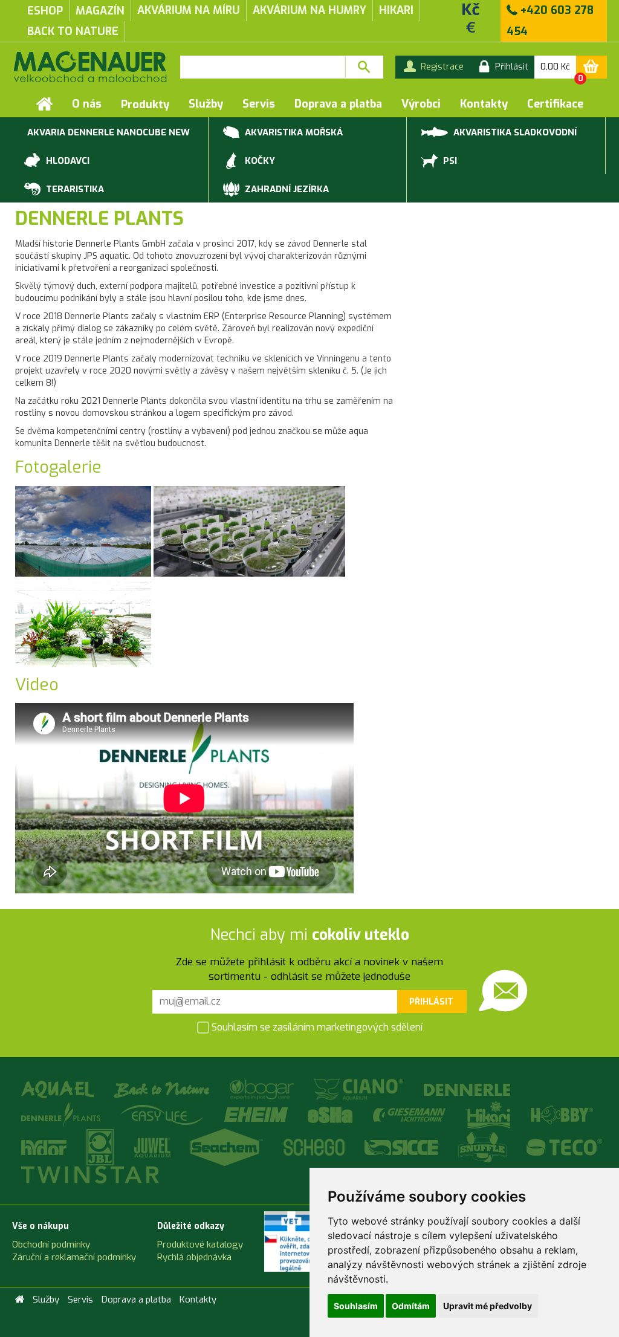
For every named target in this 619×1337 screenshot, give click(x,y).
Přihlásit (431, 1002)
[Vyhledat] (364, 67)
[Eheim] (257, 1114)
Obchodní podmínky (51, 1244)
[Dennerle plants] (62, 1114)
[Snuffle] (483, 1147)
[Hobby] (562, 1114)
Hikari (396, 10)
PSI (449, 161)
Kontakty (484, 104)
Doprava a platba (338, 104)
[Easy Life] (164, 1114)
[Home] (44, 104)
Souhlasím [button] (356, 1306)
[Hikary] (489, 1114)
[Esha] (332, 1114)
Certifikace (555, 104)
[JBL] (102, 1147)
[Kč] (471, 9)
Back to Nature (72, 31)
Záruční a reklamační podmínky (74, 1257)
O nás (87, 104)
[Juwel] (153, 1147)
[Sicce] (403, 1147)
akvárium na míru (188, 10)
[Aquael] (58, 1089)
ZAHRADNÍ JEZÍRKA (285, 189)
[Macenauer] (90, 66)
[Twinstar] (90, 1174)
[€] (471, 27)
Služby (206, 104)
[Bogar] (263, 1089)
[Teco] (565, 1147)
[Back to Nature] (163, 1089)
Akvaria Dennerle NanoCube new (108, 132)
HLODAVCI (66, 161)
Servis (258, 104)
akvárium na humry (309, 10)
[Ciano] (360, 1089)
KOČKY (258, 161)
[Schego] (315, 1147)
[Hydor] (45, 1147)
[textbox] (263, 67)
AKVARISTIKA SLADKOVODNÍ (514, 132)
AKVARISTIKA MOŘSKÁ (292, 132)
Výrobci (421, 104)
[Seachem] (228, 1147)
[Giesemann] (410, 1114)
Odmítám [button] (411, 1306)
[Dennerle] (467, 1089)
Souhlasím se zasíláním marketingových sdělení (316, 1027)
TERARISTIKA (74, 189)
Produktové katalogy (200, 1244)
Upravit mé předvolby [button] (487, 1306)
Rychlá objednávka (194, 1257)
